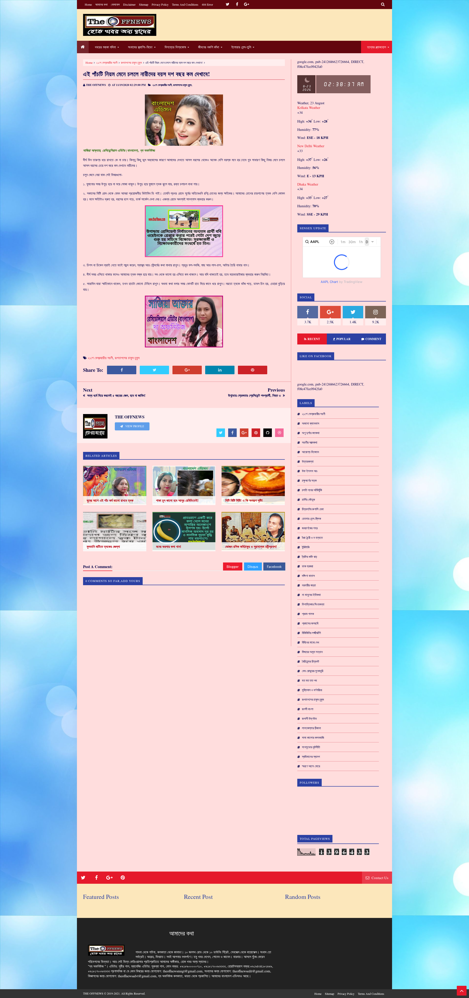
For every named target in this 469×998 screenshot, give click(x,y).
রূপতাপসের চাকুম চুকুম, (182, 85)
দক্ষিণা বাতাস (308, 575)
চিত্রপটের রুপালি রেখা (313, 509)
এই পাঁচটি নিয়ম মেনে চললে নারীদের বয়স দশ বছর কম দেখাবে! (146, 73)
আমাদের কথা (101, 4)
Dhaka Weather (307, 184)
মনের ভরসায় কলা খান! (168, 547)
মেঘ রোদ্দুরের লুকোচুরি (312, 671)
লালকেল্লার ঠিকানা (311, 728)
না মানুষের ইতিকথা (311, 595)
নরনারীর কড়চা (309, 585)
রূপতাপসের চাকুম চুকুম (131, 62)
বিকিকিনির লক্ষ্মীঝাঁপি (311, 633)
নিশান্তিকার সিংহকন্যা (313, 604)
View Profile (134, 426)
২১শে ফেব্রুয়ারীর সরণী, (162, 85)
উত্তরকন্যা (308, 461)
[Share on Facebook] (121, 370)
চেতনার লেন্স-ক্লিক (311, 518)
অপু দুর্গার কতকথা (311, 433)
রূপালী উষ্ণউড (309, 718)
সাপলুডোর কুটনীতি (311, 747)
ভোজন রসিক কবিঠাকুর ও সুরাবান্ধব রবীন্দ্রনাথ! (251, 547)
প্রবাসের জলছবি (310, 623)
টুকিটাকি (305, 547)
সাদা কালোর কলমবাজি (313, 737)
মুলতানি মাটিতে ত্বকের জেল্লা (103, 547)
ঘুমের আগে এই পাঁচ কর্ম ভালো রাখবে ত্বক (110, 500)
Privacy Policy (160, 4)
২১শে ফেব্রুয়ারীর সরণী (106, 62)
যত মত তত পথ (309, 680)
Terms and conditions (185, 4)
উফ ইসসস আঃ (309, 471)
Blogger (233, 566)
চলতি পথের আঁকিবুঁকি (312, 490)
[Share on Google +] (187, 370)
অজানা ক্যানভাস (310, 423)
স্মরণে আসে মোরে (311, 766)
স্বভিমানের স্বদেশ (311, 756)
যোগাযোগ (115, 4)
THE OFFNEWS (93, 993)
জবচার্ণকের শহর (310, 528)
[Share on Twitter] (154, 370)
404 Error (207, 4)
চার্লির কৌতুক (308, 499)
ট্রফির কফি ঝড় (309, 556)
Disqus (253, 566)
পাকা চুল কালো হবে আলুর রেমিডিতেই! (177, 500)
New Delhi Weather (310, 146)
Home (88, 4)
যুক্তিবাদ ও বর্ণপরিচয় (312, 690)
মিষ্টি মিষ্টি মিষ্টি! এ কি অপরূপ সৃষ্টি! (244, 500)
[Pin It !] (252, 370)
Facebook (274, 566)
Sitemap (143, 4)
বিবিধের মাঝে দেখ (310, 642)
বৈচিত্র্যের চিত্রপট (310, 661)
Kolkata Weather (309, 107)
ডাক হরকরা (307, 566)
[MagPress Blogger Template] (119, 25)
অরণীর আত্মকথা (309, 442)
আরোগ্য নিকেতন (310, 452)
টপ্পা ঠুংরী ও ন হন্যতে (312, 537)
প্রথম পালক (308, 614)
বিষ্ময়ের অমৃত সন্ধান (312, 652)
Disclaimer (129, 4)
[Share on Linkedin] (219, 370)
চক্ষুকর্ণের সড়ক (309, 480)
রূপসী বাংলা (307, 709)
